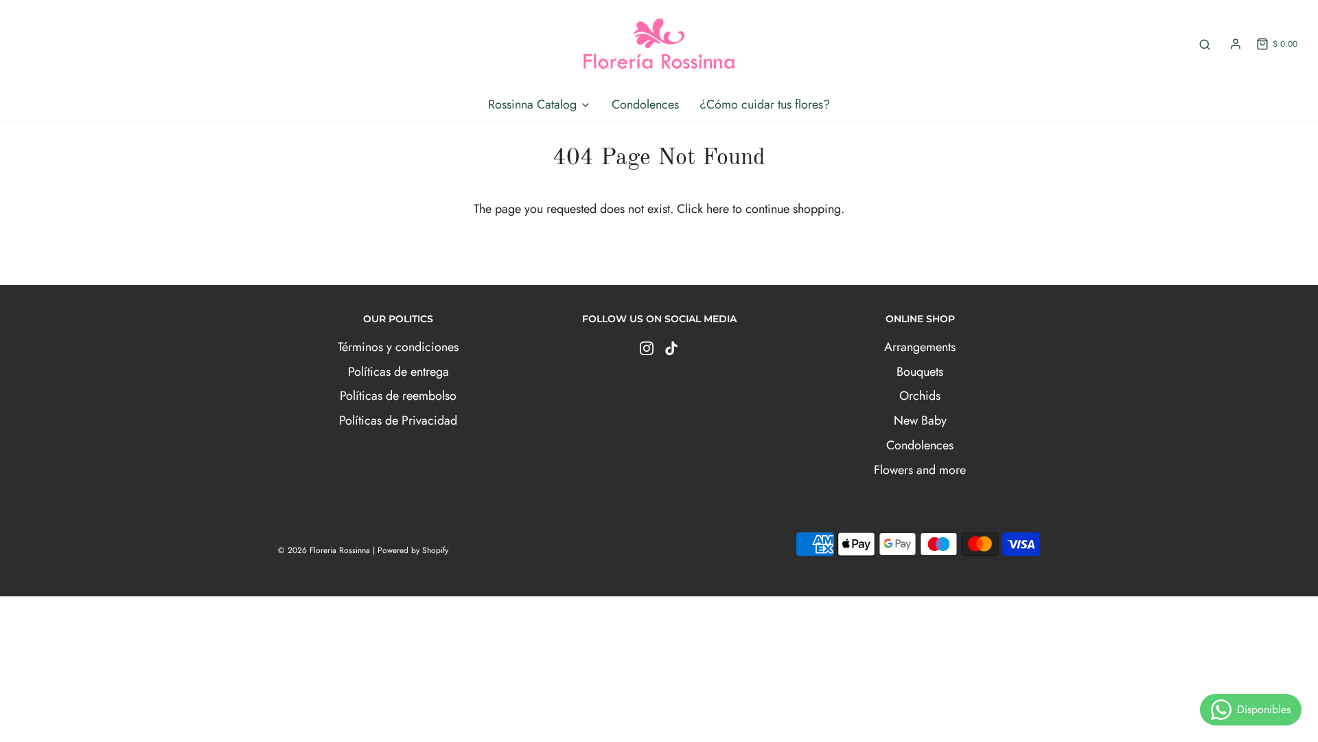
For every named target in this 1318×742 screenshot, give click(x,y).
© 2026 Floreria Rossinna (324, 550)
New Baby (920, 420)
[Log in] (1235, 44)
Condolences (645, 104)
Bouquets (920, 372)
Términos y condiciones (398, 347)
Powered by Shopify (413, 550)
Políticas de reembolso (398, 396)
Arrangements (920, 347)
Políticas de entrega (398, 372)
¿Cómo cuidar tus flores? (765, 104)
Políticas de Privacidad (398, 420)
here (717, 209)
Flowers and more (920, 470)
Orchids (919, 396)
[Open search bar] (1204, 44)
